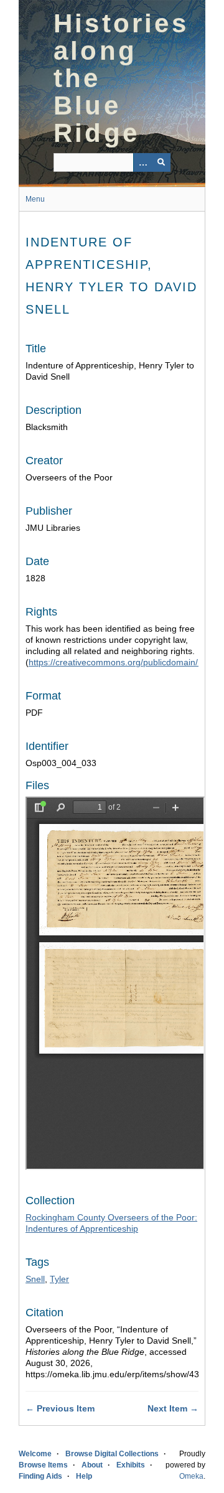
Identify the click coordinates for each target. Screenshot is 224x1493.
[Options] (142, 162)
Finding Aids (40, 1476)
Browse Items (43, 1465)
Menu (35, 199)
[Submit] (161, 162)
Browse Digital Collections (112, 1453)
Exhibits (130, 1465)
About (92, 1465)
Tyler (59, 1279)
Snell (35, 1279)
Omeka (191, 1476)
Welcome (35, 1453)
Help (84, 1476)
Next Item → (172, 1408)
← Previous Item (60, 1408)
